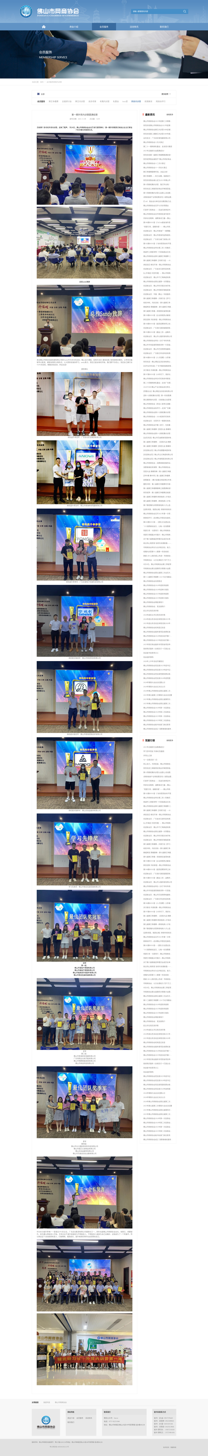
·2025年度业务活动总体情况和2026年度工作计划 (157, 623)
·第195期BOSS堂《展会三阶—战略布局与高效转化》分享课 (157, 332)
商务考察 (92, 101)
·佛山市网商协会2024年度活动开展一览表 (157, 636)
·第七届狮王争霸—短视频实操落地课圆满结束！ (157, 311)
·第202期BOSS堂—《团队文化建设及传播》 (157, 522)
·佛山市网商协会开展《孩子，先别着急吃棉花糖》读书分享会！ (157, 425)
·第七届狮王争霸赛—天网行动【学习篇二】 (157, 298)
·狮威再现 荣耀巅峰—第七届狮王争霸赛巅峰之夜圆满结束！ (157, 307)
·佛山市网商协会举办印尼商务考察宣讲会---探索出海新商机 (157, 379)
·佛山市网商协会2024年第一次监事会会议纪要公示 (157, 708)
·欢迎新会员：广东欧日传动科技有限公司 (157, 353)
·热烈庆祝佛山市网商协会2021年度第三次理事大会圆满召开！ (157, 125)
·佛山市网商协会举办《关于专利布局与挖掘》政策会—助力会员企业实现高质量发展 (158, 341)
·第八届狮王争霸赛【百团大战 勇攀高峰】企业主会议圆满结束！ (157, 429)
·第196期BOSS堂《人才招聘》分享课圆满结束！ (157, 358)
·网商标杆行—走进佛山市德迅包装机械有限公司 (157, 518)
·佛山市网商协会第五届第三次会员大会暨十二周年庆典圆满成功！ (157, 573)
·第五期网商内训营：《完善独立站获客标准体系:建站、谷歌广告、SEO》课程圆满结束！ (158, 400)
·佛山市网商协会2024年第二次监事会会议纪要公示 (157, 712)
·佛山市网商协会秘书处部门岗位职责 (156, 725)
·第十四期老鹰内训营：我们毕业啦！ (156, 184)
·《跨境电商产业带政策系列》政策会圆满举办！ (158, 197)
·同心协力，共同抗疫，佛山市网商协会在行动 (157, 764)
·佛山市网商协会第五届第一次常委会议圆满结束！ (157, 282)
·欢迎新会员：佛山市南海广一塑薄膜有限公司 (157, 231)
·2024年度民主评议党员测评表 (154, 615)
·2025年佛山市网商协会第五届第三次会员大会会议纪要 (157, 704)
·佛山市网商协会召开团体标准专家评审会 (157, 214)
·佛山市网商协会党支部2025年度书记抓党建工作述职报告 (157, 666)
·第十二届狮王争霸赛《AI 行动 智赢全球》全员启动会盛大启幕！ (157, 577)
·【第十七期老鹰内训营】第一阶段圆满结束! (158, 396)
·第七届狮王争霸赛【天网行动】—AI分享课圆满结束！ (157, 261)
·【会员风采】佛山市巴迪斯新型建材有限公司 (158, 438)
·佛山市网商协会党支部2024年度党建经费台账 (157, 678)
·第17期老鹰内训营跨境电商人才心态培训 (157, 505)
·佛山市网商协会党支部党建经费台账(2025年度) (156, 674)
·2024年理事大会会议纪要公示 (154, 682)
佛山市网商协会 (61, 1402)
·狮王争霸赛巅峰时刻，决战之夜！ (156, 172)
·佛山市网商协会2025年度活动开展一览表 (157, 640)
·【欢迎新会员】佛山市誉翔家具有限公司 (158, 459)
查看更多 (169, 115)
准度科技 (46, 1402)
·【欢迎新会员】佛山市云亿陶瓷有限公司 (158, 455)
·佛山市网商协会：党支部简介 (154, 606)
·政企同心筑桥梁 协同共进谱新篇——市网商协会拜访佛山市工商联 (157, 543)
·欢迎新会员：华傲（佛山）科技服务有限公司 (157, 294)
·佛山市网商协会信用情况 (152, 581)
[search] (184, 11)
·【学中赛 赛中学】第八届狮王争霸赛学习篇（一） (157, 476)
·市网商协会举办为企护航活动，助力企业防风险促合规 (157, 547)
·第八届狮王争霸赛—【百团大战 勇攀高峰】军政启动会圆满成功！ (157, 442)
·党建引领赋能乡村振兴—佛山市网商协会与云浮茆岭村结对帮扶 (157, 535)
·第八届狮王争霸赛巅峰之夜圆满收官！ (157, 488)
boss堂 (125, 101)
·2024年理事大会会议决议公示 (154, 687)
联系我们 (164, 27)
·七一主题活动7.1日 (150, 760)
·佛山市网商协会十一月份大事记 (155, 168)
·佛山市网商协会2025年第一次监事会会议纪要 (157, 716)
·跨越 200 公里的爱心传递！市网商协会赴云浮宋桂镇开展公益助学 (157, 556)
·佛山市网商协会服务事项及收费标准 (156, 632)
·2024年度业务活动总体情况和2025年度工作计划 (157, 619)
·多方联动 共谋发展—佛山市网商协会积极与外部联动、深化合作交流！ (157, 370)
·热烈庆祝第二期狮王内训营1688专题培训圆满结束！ (157, 134)
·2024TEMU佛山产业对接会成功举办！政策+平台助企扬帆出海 (157, 387)
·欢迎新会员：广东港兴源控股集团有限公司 (157, 328)
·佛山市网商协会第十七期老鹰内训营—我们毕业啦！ (157, 434)
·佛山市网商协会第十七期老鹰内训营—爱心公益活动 (157, 412)
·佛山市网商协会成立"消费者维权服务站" (157, 729)
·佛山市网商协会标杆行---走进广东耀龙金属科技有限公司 (157, 408)
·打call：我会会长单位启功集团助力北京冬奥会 (158, 201)
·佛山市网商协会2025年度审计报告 (156, 598)
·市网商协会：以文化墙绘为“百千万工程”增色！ (157, 560)
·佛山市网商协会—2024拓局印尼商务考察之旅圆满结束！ (157, 417)
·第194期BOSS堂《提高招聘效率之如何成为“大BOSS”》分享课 (157, 324)
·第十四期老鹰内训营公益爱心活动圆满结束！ (157, 193)
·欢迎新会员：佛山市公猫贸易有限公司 (157, 336)
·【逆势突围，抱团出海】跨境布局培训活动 (158, 509)
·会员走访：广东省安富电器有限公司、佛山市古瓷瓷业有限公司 (157, 138)
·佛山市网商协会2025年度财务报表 (156, 594)
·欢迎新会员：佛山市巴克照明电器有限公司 (157, 349)
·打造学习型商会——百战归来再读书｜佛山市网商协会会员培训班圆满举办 (157, 210)
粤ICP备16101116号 (61, 1442)
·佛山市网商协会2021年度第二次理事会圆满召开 (157, 121)
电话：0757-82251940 (112, 1421)
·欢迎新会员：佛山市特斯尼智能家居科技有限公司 (157, 290)
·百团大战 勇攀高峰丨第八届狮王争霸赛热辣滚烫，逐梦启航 (157, 472)
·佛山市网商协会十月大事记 (153, 142)
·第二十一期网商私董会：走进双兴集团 (157, 146)
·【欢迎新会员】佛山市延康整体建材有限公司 (158, 450)
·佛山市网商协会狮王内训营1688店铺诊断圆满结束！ (157, 130)
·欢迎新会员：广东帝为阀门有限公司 (156, 239)
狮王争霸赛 (53, 101)
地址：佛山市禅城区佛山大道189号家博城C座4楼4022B (124, 1425)
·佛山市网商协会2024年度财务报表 (156, 585)
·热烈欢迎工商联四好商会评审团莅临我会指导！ (157, 189)
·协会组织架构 (148, 657)
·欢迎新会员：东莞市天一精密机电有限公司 (157, 421)
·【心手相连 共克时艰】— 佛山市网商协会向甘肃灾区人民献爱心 (157, 273)
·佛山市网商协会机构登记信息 (154, 628)
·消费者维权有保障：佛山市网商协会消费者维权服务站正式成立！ (157, 467)
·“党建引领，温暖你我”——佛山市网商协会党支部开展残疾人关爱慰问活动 (157, 227)
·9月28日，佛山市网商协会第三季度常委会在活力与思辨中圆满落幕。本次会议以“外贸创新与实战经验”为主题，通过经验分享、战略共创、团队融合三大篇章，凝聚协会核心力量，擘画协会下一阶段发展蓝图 (158, 564)
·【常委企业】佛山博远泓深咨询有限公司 (158, 391)
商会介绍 (74, 27)
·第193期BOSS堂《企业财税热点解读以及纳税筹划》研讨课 (157, 315)
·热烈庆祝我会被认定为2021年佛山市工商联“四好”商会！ (157, 180)
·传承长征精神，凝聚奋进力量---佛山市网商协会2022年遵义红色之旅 (157, 218)
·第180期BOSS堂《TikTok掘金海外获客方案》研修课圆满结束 (157, 223)
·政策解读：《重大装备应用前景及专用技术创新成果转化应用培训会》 (158, 480)
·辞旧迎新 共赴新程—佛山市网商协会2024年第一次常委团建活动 (157, 320)
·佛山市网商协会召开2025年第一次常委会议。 (157, 514)
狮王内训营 (80, 101)
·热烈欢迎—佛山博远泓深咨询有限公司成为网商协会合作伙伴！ (157, 362)
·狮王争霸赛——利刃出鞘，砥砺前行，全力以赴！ (157, 176)
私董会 (116, 101)
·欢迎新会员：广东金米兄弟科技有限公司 (157, 269)
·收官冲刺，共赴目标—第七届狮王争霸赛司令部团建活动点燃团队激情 (157, 303)
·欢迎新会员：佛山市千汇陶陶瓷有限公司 (157, 277)
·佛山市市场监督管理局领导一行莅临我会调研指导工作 (157, 345)
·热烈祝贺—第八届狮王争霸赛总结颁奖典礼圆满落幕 (157, 493)
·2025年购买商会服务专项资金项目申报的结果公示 (157, 645)
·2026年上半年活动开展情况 (153, 661)
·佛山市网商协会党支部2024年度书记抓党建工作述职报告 (157, 670)
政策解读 (148, 101)
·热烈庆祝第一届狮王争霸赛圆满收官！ (157, 155)
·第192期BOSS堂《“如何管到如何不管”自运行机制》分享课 (157, 244)
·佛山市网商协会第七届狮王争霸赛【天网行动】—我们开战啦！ (157, 256)
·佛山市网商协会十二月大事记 (154, 163)
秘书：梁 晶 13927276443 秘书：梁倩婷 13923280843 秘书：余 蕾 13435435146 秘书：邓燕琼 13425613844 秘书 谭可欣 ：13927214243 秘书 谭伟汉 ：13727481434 (164, 1425)
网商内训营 (57, 82)
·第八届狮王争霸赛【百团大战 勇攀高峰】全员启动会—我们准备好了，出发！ (158, 446)
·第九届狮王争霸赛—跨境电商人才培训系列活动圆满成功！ (157, 501)
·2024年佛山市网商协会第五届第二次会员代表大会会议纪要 (157, 691)
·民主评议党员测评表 (151, 611)
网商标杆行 (161, 101)
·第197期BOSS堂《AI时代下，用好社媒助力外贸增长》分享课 (157, 374)
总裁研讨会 (67, 101)
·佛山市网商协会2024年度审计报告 (156, 590)
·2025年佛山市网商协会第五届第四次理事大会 (157, 699)
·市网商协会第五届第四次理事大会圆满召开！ (157, 569)
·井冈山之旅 (147, 755)
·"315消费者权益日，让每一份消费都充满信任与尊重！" (157, 526)
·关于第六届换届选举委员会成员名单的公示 (157, 539)
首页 (42, 82)
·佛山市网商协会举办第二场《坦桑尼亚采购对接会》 (157, 248)
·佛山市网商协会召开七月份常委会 (156, 206)
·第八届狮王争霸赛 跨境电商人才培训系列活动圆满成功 (157, 497)
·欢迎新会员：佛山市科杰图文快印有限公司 (157, 286)
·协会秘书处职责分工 (151, 653)
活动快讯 (134, 27)
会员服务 (104, 27)
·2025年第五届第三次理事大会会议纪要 (157, 695)
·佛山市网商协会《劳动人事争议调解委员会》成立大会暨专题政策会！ (157, 404)
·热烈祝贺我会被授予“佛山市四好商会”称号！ (157, 159)
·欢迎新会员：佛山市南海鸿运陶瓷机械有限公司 (157, 235)
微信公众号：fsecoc (111, 1418)
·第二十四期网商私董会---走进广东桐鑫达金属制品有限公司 (157, 383)
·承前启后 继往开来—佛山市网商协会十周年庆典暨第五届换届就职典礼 (157, 265)
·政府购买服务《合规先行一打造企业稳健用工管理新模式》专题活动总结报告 (157, 649)
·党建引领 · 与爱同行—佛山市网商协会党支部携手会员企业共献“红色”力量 (157, 531)
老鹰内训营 (104, 101)
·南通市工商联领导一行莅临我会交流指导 (157, 252)
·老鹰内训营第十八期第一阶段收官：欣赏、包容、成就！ (157, 552)
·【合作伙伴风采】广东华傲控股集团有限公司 (158, 366)
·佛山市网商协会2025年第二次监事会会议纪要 (157, 720)
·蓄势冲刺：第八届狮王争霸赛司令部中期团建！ (157, 484)
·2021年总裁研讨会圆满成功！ (154, 151)
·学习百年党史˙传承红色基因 (153, 751)
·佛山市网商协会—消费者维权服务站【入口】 (156, 463)
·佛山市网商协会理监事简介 (153, 602)
